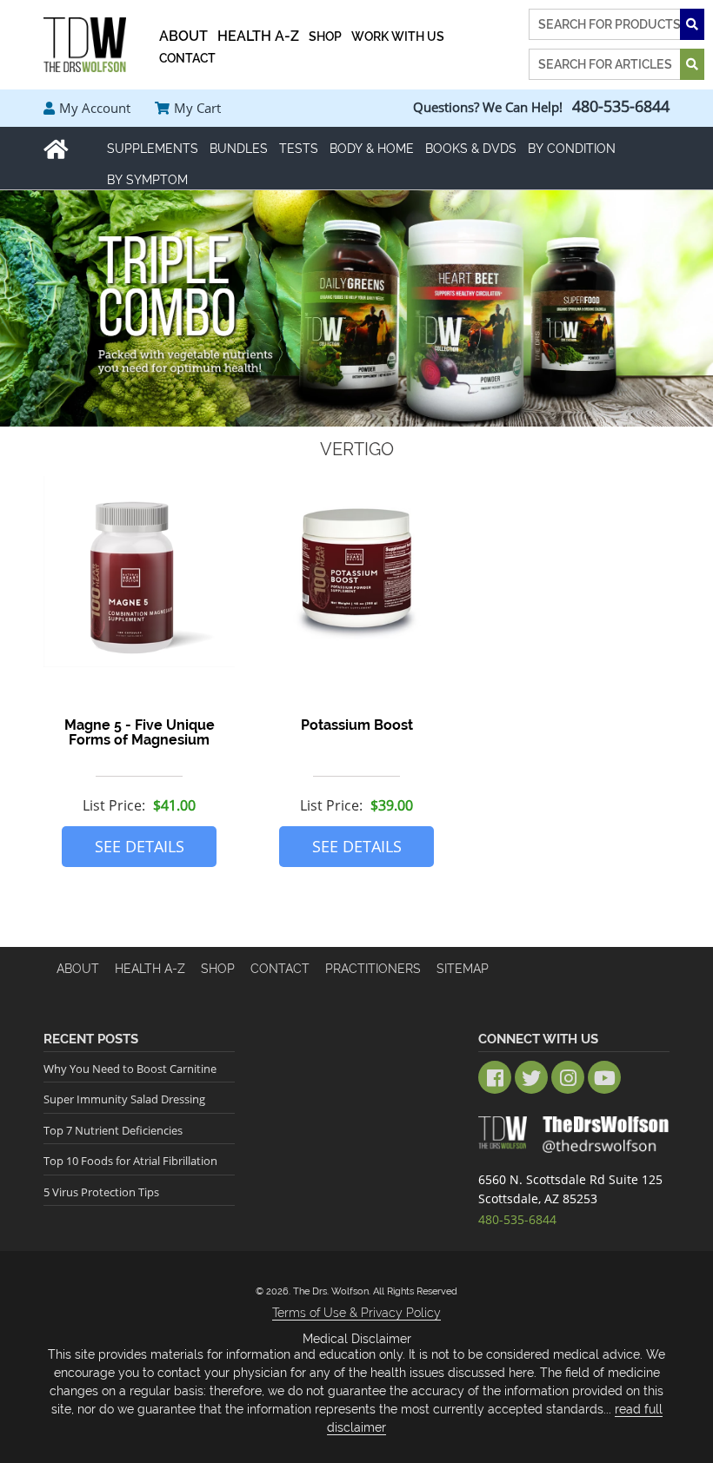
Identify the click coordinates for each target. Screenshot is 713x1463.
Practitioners (373, 969)
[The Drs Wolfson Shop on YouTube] (604, 1077)
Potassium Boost (357, 725)
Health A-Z (150, 969)
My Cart (197, 107)
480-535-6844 (621, 106)
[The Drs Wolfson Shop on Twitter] (531, 1077)
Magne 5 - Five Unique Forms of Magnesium (139, 733)
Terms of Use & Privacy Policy (356, 1313)
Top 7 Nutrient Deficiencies (113, 1130)
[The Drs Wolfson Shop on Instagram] (567, 1077)
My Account (94, 107)
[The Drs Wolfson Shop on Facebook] (494, 1077)
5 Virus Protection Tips (101, 1192)
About (78, 969)
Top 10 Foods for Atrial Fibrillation (130, 1160)
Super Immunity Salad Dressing (124, 1099)
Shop (218, 969)
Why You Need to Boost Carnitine (130, 1068)
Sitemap (462, 969)
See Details (139, 846)
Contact (280, 969)
